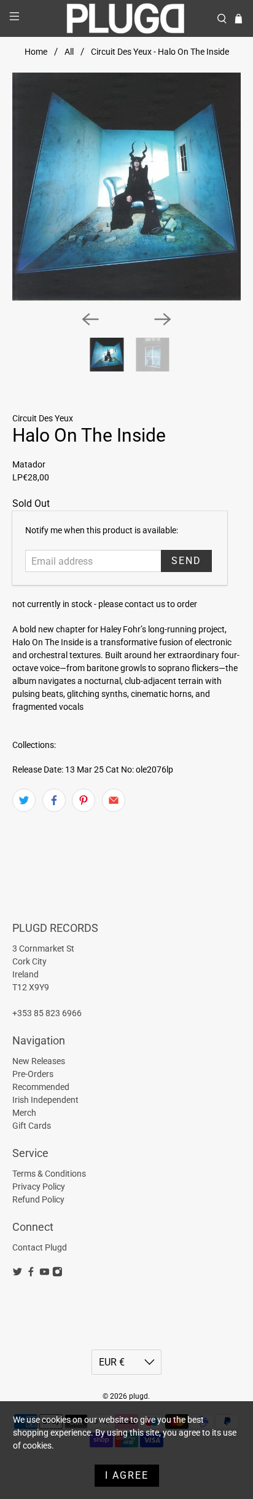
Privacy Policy (38, 1186)
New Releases (38, 1061)
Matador (28, 464)
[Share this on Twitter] (24, 800)
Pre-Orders (32, 1074)
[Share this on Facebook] (54, 800)
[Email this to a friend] (113, 800)
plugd (138, 1396)
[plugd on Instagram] (57, 1274)
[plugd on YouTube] (44, 1274)
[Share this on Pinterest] (83, 800)
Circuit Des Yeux (42, 418)
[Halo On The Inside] (126, 187)
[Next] (163, 319)
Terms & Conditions (49, 1174)
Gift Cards (31, 1126)
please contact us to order (147, 604)
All (69, 51)
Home (36, 51)
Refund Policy (38, 1199)
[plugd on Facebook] (31, 1274)
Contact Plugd (39, 1247)
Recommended (40, 1087)
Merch (24, 1113)
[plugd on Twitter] (17, 1274)
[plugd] (126, 18)
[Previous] (90, 319)
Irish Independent (45, 1100)
